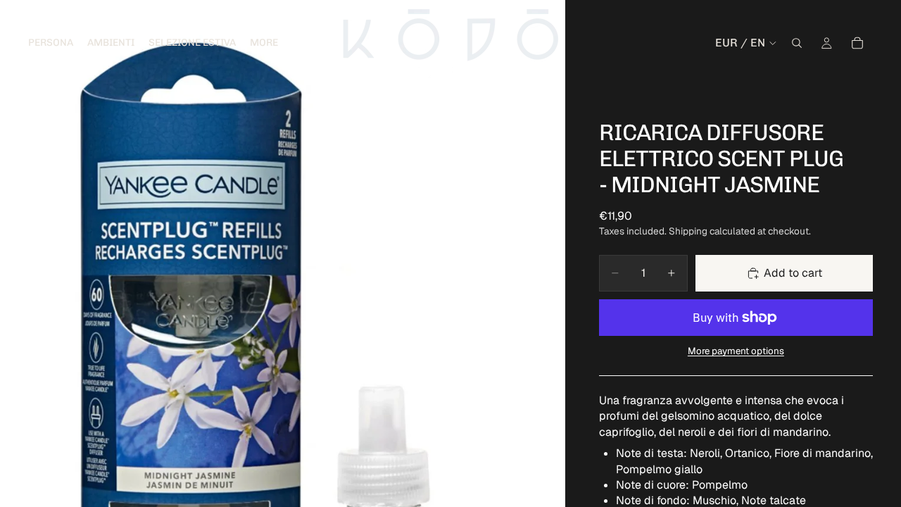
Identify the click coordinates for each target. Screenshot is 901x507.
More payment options (736, 351)
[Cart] (857, 42)
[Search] (796, 42)
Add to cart (793, 272)
